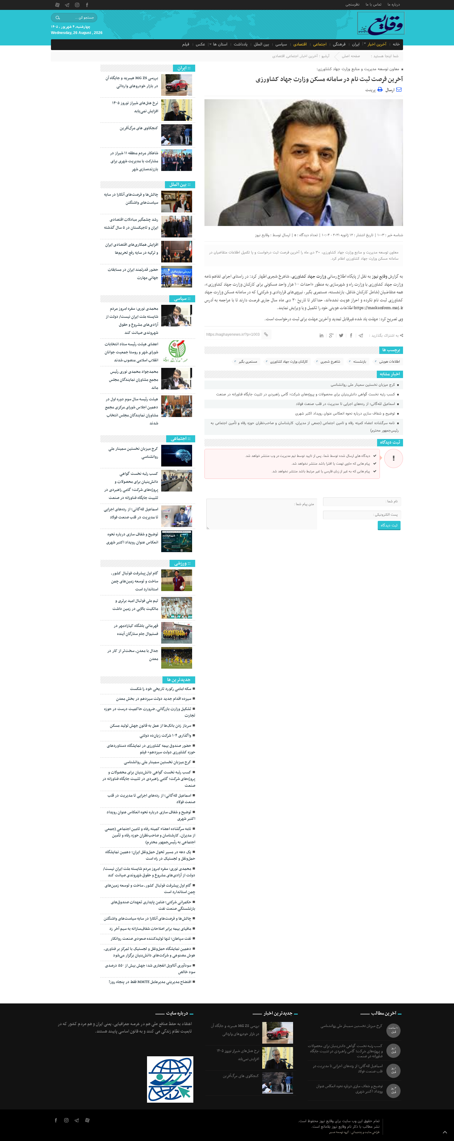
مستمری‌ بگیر (248, 361)
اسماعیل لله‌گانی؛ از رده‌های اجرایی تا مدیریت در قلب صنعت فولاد (346, 404)
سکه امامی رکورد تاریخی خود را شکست (160, 689)
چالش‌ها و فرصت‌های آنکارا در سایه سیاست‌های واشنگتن (147, 918)
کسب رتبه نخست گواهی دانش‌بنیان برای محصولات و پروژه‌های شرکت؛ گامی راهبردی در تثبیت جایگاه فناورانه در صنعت (306, 394)
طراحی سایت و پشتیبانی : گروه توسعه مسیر (354, 1132)
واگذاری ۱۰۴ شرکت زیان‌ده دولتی (165, 735)
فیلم (185, 44)
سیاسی (281, 44)
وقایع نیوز (262, 235)
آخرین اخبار (377, 44)
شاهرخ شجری (330, 361)
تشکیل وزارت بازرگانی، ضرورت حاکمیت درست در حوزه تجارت (149, 712)
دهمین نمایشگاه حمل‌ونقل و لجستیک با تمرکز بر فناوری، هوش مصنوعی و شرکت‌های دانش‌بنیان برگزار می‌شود (149, 952)
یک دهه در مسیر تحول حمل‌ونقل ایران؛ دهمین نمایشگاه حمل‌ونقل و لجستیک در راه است (150, 855)
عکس (200, 44)
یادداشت (240, 44)
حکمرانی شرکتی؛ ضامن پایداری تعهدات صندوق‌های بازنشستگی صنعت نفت (153, 905)
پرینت (371, 89)
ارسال (389, 90)
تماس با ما (373, 4)
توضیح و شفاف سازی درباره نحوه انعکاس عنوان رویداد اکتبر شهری (345, 414)
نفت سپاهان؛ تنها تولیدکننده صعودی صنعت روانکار (151, 938)
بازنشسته (359, 361)
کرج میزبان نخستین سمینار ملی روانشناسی (363, 385)
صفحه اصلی (351, 56)
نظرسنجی (352, 4)
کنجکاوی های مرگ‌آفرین (139, 128)
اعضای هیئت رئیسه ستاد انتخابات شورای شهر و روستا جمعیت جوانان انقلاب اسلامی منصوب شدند (131, 352)
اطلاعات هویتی (389, 361)
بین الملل (261, 44)
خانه (396, 44)
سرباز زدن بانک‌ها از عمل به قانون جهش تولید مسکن (150, 725)
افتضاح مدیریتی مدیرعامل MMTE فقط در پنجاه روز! (150, 982)
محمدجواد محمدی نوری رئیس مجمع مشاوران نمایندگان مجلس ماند (133, 379)
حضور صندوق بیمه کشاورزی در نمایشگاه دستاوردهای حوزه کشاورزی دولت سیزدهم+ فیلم (151, 749)
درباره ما (394, 4)
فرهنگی (339, 44)
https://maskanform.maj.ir (378, 308)
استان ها (220, 44)
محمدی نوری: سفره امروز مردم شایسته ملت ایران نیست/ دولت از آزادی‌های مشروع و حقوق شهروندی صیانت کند (149, 872)
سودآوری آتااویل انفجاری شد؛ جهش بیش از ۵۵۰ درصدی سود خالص (150, 969)
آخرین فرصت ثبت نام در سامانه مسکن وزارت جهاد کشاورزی (329, 79)
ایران (355, 44)
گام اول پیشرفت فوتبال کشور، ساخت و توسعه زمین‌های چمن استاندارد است (134, 581)
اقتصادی (300, 44)
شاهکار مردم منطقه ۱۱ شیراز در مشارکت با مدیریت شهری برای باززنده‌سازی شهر (134, 161)
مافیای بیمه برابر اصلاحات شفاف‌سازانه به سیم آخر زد (150, 929)
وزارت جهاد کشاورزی (309, 276)
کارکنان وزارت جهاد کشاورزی (289, 361)
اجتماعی (319, 44)
